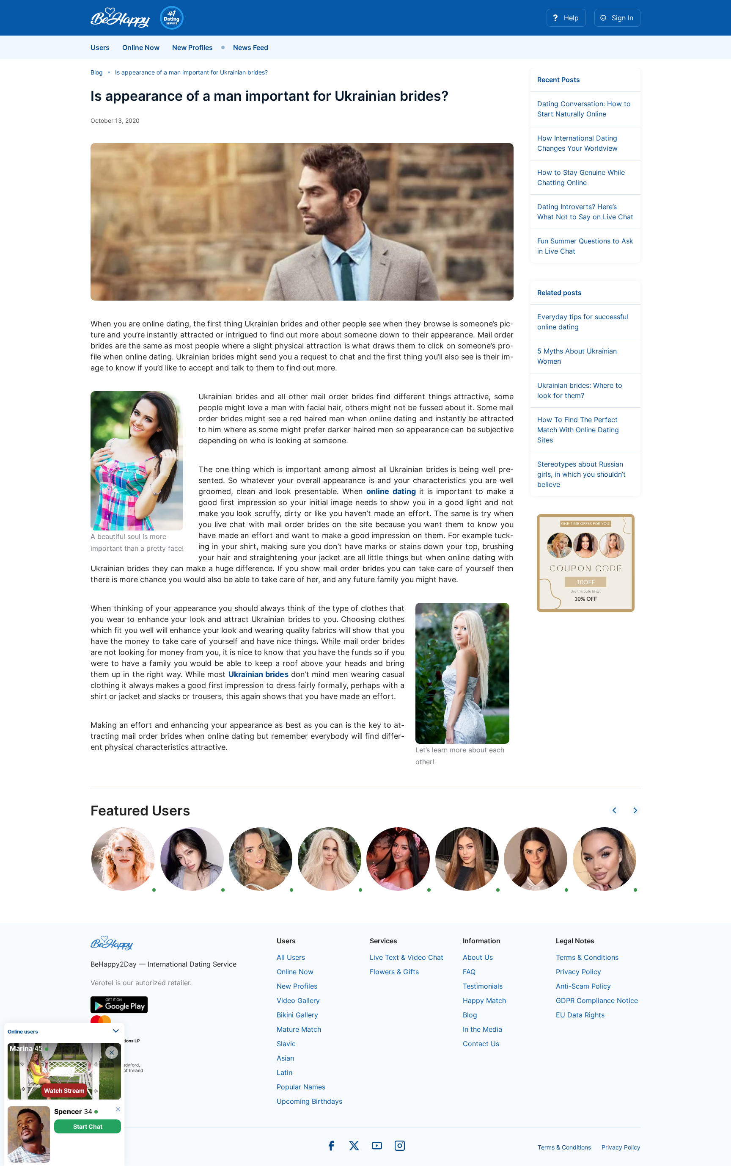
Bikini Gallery (297, 1015)
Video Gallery (298, 1000)
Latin (284, 1072)
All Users (291, 957)
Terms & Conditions (587, 957)
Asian (285, 1058)
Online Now (140, 47)
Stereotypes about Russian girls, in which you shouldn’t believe (581, 474)
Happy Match (484, 1000)
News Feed (250, 47)
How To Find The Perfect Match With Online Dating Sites (578, 429)
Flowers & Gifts (394, 971)
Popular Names (301, 1087)
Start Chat (87, 1126)
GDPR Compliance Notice (597, 1000)
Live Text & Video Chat (406, 957)
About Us (478, 957)
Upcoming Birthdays (309, 1101)
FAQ (469, 971)
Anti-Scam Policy (583, 986)
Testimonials (483, 986)
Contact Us (481, 1043)
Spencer (68, 1111)
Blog (470, 1015)
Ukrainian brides (258, 674)
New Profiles (192, 47)
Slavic (286, 1043)
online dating (390, 491)
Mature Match (299, 1029)
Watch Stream (64, 1090)
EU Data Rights (580, 1015)
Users (100, 47)
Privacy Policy (578, 971)
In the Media (482, 1029)
